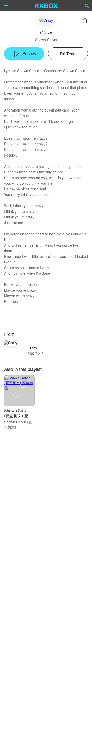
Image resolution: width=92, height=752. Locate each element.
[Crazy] (46, 20)
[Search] (87, 6)
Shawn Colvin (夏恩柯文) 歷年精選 (18, 415)
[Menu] (6, 6)
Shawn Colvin (46, 39)
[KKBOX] (46, 5)
